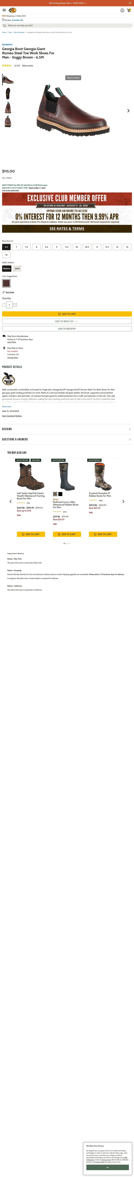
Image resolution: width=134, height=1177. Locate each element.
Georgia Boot (7, 44)
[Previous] (18, 110)
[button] (130, 3)
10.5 (87, 247)
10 (77, 247)
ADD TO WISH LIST (64, 321)
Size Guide (10, 292)
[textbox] (9, 305)
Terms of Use (106, 1160)
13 (127, 247)
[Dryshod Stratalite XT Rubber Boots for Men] (103, 474)
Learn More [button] (11, 342)
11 (97, 247)
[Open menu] (4, 10)
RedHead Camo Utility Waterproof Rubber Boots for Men (66, 505)
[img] (129, 10)
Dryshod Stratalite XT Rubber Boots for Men (100, 494)
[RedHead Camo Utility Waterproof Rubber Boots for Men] (67, 474)
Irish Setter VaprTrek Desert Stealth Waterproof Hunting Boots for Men (31, 496)
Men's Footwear (19, 32)
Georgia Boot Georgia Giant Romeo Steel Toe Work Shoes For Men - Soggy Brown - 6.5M (28, 53)
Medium (6, 268)
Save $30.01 (58, 519)
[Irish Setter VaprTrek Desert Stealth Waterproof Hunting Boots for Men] (31, 474)
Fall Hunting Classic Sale (66, 3)
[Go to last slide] (11, 501)
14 (6, 255)
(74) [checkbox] (28, 503)
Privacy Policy (99, 1162)
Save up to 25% (24, 510)
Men (10, 32)
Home (4, 32)
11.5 (107, 247)
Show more (6, 406)
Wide (17, 268)
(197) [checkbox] (64, 512)
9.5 (66, 247)
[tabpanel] (31, 499)
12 (117, 247)
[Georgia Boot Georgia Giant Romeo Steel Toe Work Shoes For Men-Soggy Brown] (8, 80)
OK (108, 1167)
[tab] (64, 543)
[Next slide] (123, 501)
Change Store (12, 357)
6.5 (6, 247)
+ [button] (15, 305)
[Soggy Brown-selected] (6, 283)
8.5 (46, 247)
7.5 (26, 247)
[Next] (128, 110)
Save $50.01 (94, 508)
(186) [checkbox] (101, 500)
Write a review (27, 65)
